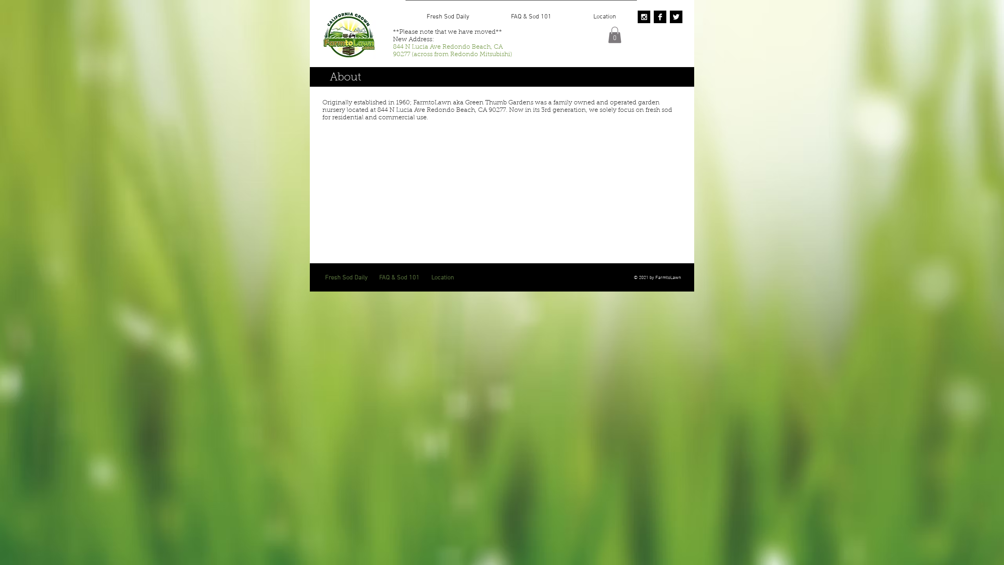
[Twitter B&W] (676, 17)
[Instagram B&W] (644, 17)
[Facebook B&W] (660, 17)
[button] (615, 35)
